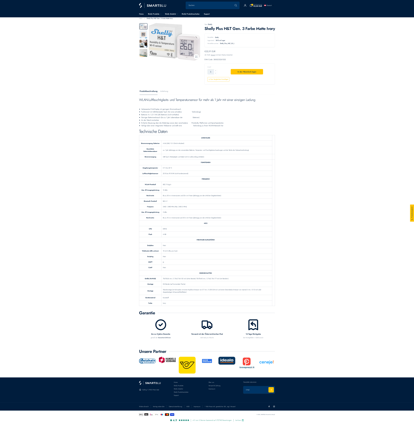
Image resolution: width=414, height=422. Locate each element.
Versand (213, 55)
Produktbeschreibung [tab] (149, 91)
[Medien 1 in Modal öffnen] (174, 42)
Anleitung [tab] (164, 91)
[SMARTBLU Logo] (150, 384)
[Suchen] (236, 5)
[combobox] (213, 5)
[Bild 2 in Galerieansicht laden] (143, 34)
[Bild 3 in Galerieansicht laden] (143, 43)
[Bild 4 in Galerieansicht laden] (143, 53)
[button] (256, 5)
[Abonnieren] (271, 389)
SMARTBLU (263, 414)
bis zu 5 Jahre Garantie (160, 334)
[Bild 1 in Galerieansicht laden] (143, 26)
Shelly (208, 24)
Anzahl (209, 67)
